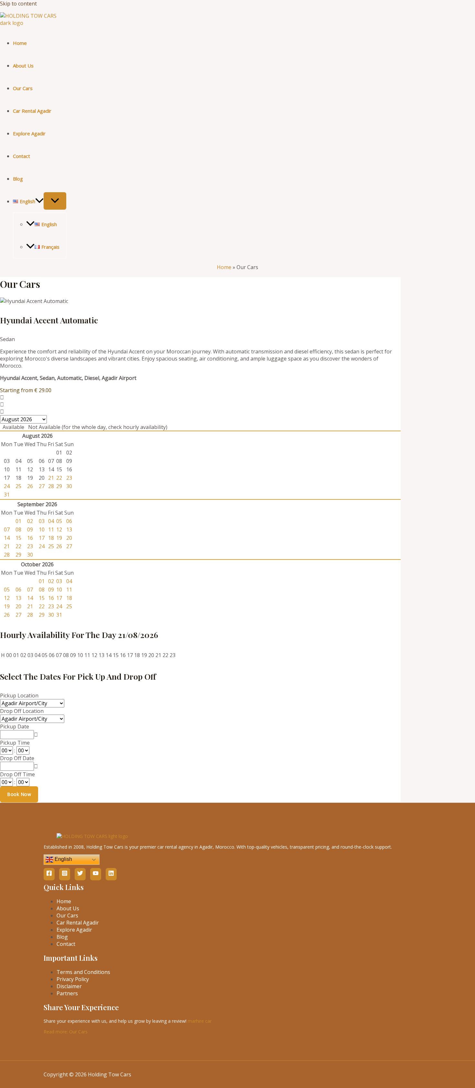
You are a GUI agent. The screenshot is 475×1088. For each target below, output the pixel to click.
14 (7, 537)
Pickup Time (15, 742)
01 (18, 521)
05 (59, 521)
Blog (18, 178)
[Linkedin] (111, 874)
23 (69, 477)
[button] (39, 201)
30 (69, 486)
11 (51, 529)
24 (7, 486)
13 (69, 529)
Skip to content (18, 3)
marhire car (200, 1021)
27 (42, 486)
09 (30, 529)
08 (18, 529)
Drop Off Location (22, 711)
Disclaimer (69, 986)
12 (59, 529)
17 (42, 537)
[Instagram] (64, 874)
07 (7, 529)
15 (18, 537)
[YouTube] (95, 874)
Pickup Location (19, 695)
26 (30, 486)
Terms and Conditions (83, 972)
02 (30, 521)
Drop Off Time (17, 774)
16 (30, 537)
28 (51, 486)
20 (69, 537)
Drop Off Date (17, 758)
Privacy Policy (73, 979)
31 (7, 494)
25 (18, 486)
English (62, 859)
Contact (21, 156)
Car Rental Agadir (32, 111)
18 (51, 537)
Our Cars (23, 88)
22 (59, 477)
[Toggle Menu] (55, 201)
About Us (23, 65)
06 (69, 521)
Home (20, 43)
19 (59, 537)
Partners (67, 993)
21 (51, 477)
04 (51, 521)
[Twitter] (80, 874)
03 (42, 521)
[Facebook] (49, 874)
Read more (66, 1032)
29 (59, 486)
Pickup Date (14, 726)
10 (42, 529)
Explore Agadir (29, 133)
